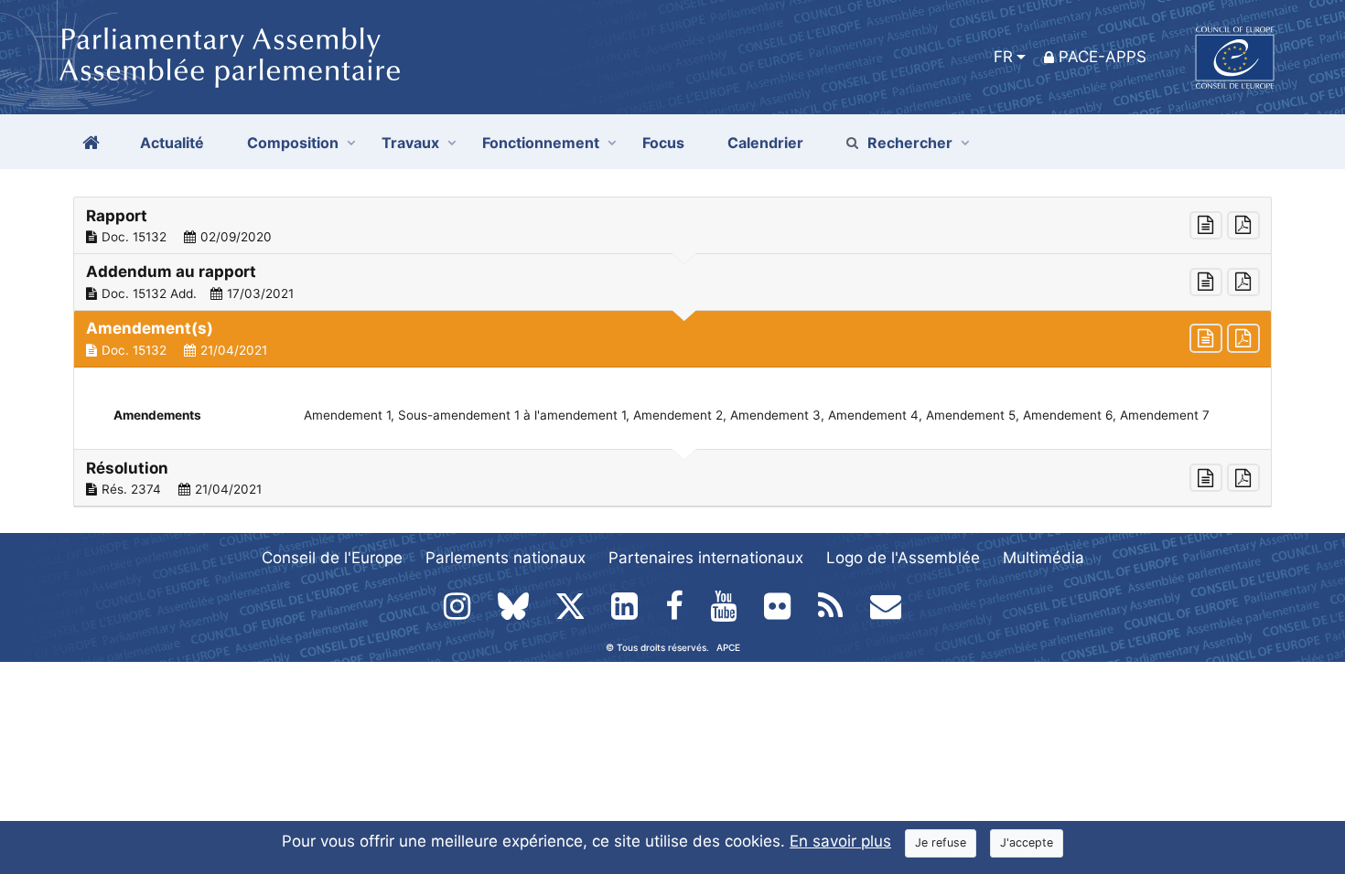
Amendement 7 (1165, 415)
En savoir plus (840, 841)
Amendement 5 (971, 415)
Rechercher (909, 142)
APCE (728, 647)
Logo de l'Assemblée (903, 558)
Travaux (410, 142)
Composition (293, 142)
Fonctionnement (540, 142)
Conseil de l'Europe (332, 558)
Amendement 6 (1068, 415)
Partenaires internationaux (705, 558)
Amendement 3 (775, 415)
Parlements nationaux (505, 558)
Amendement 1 (347, 415)
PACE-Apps (1102, 57)
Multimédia (1043, 558)
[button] (672, 225)
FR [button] (1003, 57)
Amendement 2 (678, 415)
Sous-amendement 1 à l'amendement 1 (512, 415)
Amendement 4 (873, 415)
